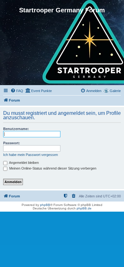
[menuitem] (16, 91)
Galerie (115, 91)
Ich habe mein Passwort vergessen (30, 155)
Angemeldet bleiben (23, 163)
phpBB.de (84, 208)
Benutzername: (16, 129)
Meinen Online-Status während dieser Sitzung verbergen (52, 168)
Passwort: (11, 143)
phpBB (45, 205)
